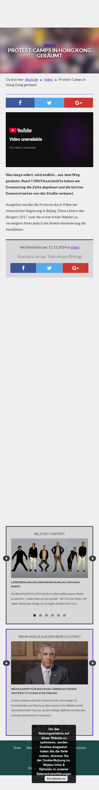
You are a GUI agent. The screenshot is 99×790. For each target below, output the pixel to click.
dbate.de (31, 79)
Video (48, 79)
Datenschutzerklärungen (54, 773)
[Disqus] (49, 341)
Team (17, 747)
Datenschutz (76, 747)
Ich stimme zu (56, 778)
